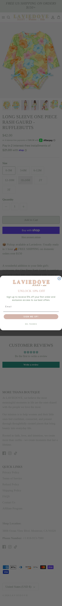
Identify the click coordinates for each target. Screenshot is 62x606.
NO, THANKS (31, 324)
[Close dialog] (59, 278)
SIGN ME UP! (31, 317)
